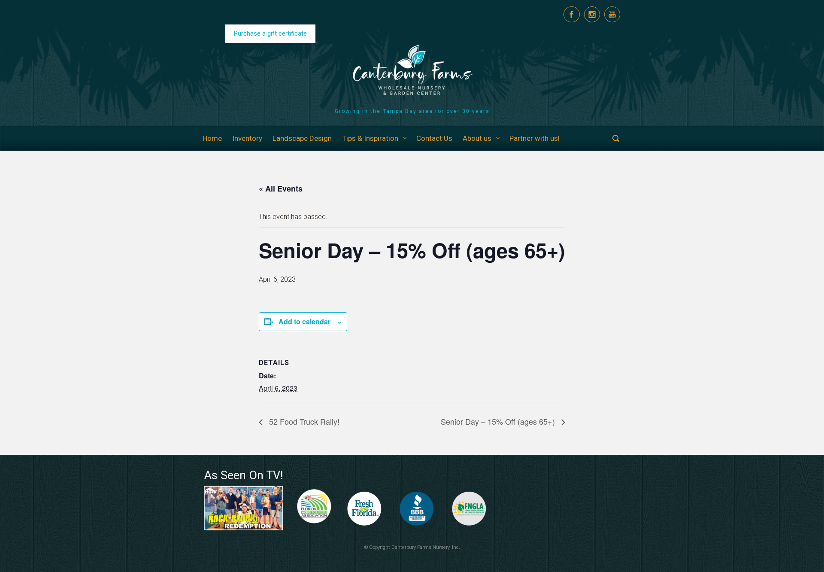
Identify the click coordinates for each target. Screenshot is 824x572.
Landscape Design (302, 138)
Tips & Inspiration (370, 138)
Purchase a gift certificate (270, 33)
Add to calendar (304, 321)
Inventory (247, 138)
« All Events (281, 188)
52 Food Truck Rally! (303, 421)
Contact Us (434, 138)
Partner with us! (534, 138)
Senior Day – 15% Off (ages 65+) (499, 421)
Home (212, 138)
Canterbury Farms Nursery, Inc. (425, 547)
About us (477, 138)
